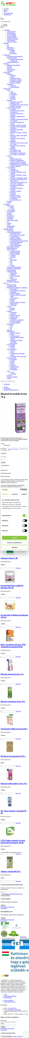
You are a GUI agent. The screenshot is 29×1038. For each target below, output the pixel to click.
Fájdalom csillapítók (15, 82)
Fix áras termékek (11, 36)
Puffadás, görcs (14, 317)
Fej (8, 44)
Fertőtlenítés (13, 292)
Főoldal (6, 387)
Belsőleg (12, 309)
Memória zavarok (11, 284)
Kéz (11, 261)
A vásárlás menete (8, 13)
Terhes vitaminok (14, 87)
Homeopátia (7, 55)
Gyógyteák (13, 374)
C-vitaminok (10, 217)
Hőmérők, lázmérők (15, 238)
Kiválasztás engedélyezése (14, 542)
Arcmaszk (12, 169)
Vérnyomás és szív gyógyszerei (18, 356)
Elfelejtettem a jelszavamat (7, 907)
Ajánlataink (7, 30)
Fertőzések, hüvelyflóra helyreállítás (16, 341)
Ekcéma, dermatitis (15, 254)
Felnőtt (12, 207)
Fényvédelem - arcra (15, 150)
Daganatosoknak (11, 280)
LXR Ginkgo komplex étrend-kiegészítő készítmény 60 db (13, 841)
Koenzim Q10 (10, 216)
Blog (5, 11)
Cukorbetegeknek (11, 271)
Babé (8, 90)
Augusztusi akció (11, 31)
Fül (11, 328)
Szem (11, 325)
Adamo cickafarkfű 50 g (11, 871)
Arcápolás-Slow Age (15, 200)
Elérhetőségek (7, 14)
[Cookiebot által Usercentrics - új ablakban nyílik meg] (20, 490)
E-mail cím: (4, 1020)
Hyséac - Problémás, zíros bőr (18, 161)
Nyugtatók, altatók (12, 286)
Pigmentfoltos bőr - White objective (19, 104)
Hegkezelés (13, 305)
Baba (11, 157)
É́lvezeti (12, 372)
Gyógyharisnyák (14, 236)
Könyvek (9, 375)
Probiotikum (13, 318)
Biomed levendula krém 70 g (11, 390)
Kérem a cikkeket (5, 895)
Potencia (12, 347)
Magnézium (10, 219)
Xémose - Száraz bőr (15, 166)
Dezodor (12, 265)
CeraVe (9, 202)
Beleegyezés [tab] (5, 494)
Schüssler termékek (12, 37)
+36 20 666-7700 (12, 1008)
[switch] (25, 520)
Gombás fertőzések (15, 251)
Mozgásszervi (10, 49)
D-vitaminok (10, 227)
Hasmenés (13, 314)
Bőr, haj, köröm (11, 249)
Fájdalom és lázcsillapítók (13, 65)
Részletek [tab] (15, 494)
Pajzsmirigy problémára (13, 281)
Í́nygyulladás (13, 359)
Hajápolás (12, 97)
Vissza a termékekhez (6, 1036)
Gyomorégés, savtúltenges (17, 320)
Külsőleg (12, 308)
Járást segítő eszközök (16, 239)
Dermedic (9, 201)
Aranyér (12, 350)
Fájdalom (6, 43)
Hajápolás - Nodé (14, 103)
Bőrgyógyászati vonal (15, 159)
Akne (11, 91)
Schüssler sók (13, 60)
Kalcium (9, 213)
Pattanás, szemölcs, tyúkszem (17, 302)
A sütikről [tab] (24, 494)
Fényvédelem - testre (15, 151)
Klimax (12, 334)
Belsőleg (12, 52)
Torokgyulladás (11, 69)
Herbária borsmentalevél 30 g (13, 756)
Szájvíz (12, 362)
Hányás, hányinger (15, 315)
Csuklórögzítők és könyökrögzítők (19, 240)
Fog (8, 46)
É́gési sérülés (13, 289)
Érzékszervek (10, 324)
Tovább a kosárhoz (17, 1036)
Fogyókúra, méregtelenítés (14, 268)
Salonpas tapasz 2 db (9, 558)
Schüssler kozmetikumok (16, 59)
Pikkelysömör (13, 303)
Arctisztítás (13, 109)
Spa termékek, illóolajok (13, 246)
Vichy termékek (11, 167)
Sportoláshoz (13, 53)
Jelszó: (2, 1023)
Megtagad (14, 547)
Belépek (3, 905)
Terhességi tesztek (14, 336)
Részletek (18, 568)
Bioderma (9, 100)
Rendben (14, 538)
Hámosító (12, 299)
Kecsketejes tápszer (15, 78)
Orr (11, 327)
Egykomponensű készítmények (15, 56)
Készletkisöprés (11, 33)
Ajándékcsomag (14, 170)
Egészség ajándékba (12, 377)
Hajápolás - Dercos (15, 195)
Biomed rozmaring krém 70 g (13, 701)
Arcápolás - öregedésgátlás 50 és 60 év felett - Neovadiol (18, 183)
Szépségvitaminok (15, 252)
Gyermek (12, 96)
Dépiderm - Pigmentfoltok (17, 160)
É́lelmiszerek (13, 279)
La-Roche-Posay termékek (14, 107)
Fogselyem (13, 365)
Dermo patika (7, 88)
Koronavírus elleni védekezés (17, 290)
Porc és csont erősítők (12, 220)
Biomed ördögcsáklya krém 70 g (14, 783)
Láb (11, 262)
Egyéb (5, 283)
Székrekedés (13, 312)
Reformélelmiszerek (12, 248)
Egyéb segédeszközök (16, 245)
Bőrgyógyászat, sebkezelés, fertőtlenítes (17, 287)
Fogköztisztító (13, 369)
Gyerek (12, 208)
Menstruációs (10, 47)
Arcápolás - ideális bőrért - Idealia (18, 178)
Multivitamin (10, 205)
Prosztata (12, 346)
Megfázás (6, 63)
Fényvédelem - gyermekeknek (18, 153)
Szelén (8, 224)
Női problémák (11, 331)
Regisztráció (4, 908)
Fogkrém (12, 361)
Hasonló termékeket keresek (13, 448)
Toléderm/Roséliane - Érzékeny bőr (19, 164)
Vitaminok (9, 71)
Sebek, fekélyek (14, 298)
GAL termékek (11, 211)
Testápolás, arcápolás (15, 106)
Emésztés (9, 311)
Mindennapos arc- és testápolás (18, 163)
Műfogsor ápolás (14, 366)
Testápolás (13, 99)
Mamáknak (10, 84)
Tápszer (12, 77)
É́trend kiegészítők (15, 276)
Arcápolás (12, 93)
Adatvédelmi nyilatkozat (10, 996)
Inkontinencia (13, 343)
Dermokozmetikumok (12, 39)
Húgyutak (9, 330)
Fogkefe (12, 363)
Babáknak (9, 74)
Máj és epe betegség (15, 321)
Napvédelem (13, 260)
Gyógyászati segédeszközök (14, 232)
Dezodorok (13, 141)
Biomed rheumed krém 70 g (12, 674)
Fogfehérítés (13, 368)
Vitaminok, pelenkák (15, 81)
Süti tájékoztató (8, 997)
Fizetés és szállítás (8, 1000)
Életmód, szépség (8, 229)
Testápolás (13, 75)
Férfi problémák (11, 344)
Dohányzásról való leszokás (14, 267)
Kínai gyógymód (11, 270)
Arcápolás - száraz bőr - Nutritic (18, 125)
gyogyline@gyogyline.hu (14, 1009)
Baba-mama (7, 72)
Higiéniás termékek (15, 293)
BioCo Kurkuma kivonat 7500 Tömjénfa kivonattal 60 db (13, 645)
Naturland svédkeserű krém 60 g (14, 729)
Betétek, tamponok (15, 333)
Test (11, 264)
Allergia (9, 306)
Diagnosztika (10, 230)
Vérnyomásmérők (14, 243)
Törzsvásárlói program (9, 1001)
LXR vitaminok (11, 40)
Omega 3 (9, 223)
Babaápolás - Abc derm (16, 101)
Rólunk (6, 10)
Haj (11, 258)
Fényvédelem (13, 94)
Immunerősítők (11, 226)
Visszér (12, 352)
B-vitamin (9, 214)
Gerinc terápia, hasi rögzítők (17, 235)
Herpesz (12, 300)
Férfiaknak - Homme (15, 197)
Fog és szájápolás (11, 358)
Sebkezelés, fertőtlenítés (16, 242)
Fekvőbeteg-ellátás (15, 233)
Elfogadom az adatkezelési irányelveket (13, 894)
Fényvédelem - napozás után (17, 154)
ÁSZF (5, 994)
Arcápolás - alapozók (15, 191)
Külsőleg (12, 50)
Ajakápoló (13, 257)
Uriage (9, 156)
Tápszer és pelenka (12, 41)
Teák (11, 277)
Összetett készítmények (13, 62)
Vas (8, 221)
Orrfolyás (9, 68)
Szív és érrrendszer (12, 349)
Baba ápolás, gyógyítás (16, 79)
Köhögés (9, 66)
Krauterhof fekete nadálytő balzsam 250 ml (12, 586)
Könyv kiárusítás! (11, 34)
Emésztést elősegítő (15, 322)
